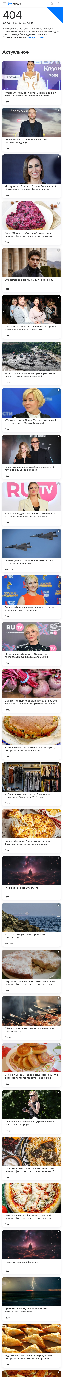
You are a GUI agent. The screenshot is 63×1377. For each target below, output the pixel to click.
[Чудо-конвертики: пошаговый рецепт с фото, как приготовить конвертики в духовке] (31, 1346)
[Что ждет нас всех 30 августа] (31, 1252)
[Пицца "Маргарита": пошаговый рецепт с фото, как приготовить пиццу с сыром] (31, 831)
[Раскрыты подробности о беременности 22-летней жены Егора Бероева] (31, 457)
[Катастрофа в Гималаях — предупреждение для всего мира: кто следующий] (31, 363)
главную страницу (37, 37)
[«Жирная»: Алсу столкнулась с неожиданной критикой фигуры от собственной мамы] (31, 83)
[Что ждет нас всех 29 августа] (31, 878)
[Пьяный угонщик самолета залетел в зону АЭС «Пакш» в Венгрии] (31, 550)
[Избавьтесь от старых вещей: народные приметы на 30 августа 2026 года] (31, 784)
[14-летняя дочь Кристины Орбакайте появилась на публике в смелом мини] (31, 644)
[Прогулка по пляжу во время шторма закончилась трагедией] (31, 1299)
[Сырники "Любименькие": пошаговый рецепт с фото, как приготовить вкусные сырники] (31, 1065)
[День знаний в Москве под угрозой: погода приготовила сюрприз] (31, 1112)
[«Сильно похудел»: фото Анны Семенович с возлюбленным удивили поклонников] (31, 504)
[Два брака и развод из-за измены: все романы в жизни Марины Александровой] (31, 317)
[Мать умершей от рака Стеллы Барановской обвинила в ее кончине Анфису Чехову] (31, 176)
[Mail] (10, 3)
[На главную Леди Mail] (16, 3)
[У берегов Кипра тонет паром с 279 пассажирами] (31, 925)
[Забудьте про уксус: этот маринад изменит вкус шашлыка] (31, 1018)
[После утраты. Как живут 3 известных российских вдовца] (31, 130)
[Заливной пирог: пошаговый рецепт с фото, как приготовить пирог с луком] (31, 738)
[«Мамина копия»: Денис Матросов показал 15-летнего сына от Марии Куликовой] (31, 410)
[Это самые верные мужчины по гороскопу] (31, 270)
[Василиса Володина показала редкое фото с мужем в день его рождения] (31, 597)
